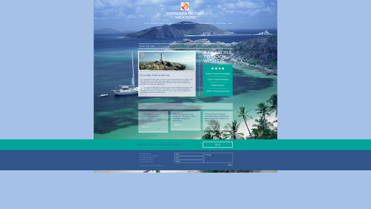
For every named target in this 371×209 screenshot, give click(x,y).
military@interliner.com (147, 157)
